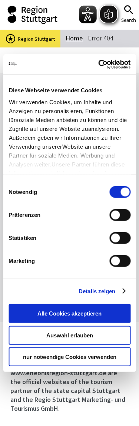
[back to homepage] (30, 15)
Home (74, 38)
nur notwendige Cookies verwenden (69, 357)
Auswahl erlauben (69, 335)
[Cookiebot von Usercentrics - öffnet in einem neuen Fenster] (98, 64)
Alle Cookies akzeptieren (69, 313)
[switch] (119, 215)
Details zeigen (97, 291)
